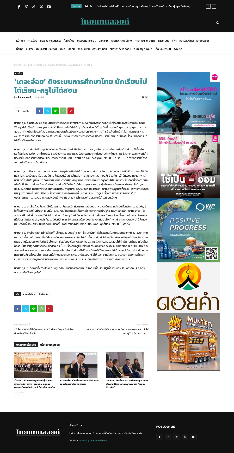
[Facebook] (18, 7)
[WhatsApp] (63, 111)
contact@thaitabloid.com (93, 440)
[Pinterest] (70, 111)
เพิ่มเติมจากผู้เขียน (50, 345)
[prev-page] (16, 394)
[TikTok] (34, 7)
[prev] (208, 6)
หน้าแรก (17, 65)
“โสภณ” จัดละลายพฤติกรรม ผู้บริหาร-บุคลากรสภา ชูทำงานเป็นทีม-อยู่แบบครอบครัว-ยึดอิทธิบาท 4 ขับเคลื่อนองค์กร (34, 384)
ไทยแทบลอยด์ (24, 97)
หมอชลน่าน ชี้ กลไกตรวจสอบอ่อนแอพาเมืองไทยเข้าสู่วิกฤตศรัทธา (79, 382)
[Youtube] (49, 7)
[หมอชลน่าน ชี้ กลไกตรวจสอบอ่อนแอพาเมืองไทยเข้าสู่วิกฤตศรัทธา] (81, 365)
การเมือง (28, 65)
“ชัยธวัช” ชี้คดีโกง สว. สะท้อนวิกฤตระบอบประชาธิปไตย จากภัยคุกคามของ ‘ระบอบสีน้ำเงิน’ (127, 384)
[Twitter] (41, 7)
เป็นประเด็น (43, 294)
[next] (214, 6)
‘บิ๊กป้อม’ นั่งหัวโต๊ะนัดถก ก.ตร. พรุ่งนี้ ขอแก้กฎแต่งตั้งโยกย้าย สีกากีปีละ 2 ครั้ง (44, 331)
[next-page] (22, 394)
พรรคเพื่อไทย (29, 294)
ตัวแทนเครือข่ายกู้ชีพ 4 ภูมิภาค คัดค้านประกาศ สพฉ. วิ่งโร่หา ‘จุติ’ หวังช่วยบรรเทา (118, 331)
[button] (218, 23)
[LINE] (55, 111)
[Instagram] (26, 7)
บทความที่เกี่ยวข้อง (26, 345)
